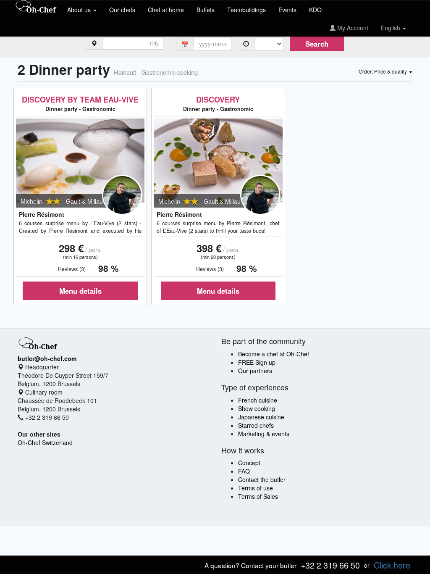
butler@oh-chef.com (47, 358)
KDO (315, 9)
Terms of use (255, 488)
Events (287, 9)
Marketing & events (263, 433)
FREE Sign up (256, 362)
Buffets (206, 9)
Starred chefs (256, 425)
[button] (385, 71)
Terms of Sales (258, 496)
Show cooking (256, 408)
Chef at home (166, 9)
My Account (352, 28)
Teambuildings (246, 9)
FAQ (244, 471)
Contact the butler (262, 479)
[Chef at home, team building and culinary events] (36, 7)
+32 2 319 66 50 (330, 565)
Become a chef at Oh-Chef (273, 354)
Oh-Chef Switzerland (45, 442)
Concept (249, 462)
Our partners (255, 370)
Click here (392, 565)
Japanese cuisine (261, 417)
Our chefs (122, 9)
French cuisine (257, 400)
